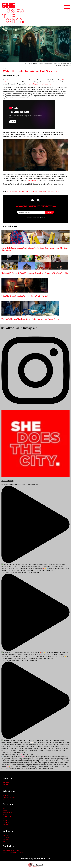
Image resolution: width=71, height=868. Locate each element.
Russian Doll (51, 191)
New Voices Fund (8, 787)
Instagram (6, 840)
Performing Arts (8, 812)
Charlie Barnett (23, 191)
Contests (6, 800)
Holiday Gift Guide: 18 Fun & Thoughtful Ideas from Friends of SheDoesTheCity (34, 273)
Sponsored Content (9, 797)
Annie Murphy (32, 180)
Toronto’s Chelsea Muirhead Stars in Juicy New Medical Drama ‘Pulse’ (30, 319)
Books (5, 814)
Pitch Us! (5, 785)
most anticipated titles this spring (39, 84)
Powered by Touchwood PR (35, 858)
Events (5, 821)
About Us (6, 823)
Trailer (58, 191)
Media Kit (5, 795)
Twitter (5, 835)
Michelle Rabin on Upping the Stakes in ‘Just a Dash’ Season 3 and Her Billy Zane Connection (34, 249)
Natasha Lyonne (35, 191)
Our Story (6, 783)
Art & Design (7, 816)
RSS (4, 842)
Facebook (6, 837)
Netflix (43, 191)
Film (4, 808)
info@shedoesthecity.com (11, 850)
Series (4, 68)
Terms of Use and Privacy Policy (13, 852)
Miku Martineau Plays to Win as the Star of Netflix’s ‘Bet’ (24, 296)
